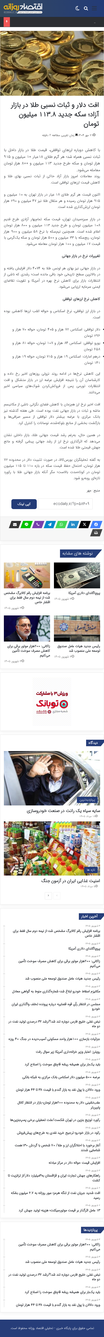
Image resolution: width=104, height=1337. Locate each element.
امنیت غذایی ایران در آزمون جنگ (70, 880)
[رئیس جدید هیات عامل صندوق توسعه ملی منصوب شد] (77, 628)
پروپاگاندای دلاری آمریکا (84, 593)
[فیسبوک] (95, 524)
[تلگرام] (48, 524)
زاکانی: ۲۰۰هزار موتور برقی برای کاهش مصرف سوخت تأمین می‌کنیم (52, 21)
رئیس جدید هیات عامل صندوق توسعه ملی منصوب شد (78, 648)
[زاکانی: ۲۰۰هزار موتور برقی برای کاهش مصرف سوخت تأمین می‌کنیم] (27, 628)
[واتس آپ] (60, 524)
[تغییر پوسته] (77, 10)
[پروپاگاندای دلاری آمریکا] (77, 576)
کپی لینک (24, 504)
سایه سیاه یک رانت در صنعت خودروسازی (63, 810)
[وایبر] (37, 524)
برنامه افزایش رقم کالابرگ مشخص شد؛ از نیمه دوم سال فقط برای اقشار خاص (27, 597)
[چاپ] (95, 532)
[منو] (94, 10)
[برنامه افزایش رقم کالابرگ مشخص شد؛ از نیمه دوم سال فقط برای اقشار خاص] (27, 576)
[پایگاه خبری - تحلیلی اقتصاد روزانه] (23, 8)
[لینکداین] (71, 524)
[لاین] (25, 524)
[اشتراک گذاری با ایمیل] (13, 524)
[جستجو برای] (85, 10)
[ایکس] (83, 524)
